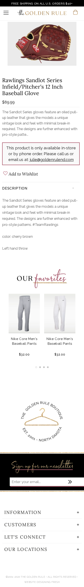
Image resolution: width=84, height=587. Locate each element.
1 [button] (36, 367)
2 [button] (40, 367)
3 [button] (44, 367)
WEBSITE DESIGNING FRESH (42, 582)
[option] (42, 44)
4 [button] (48, 367)
